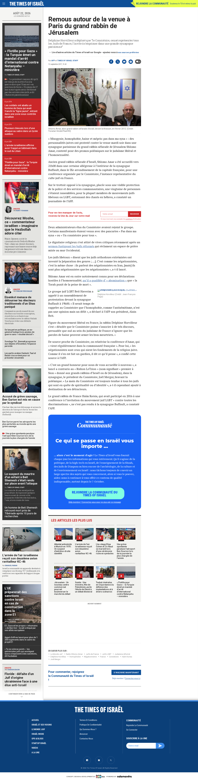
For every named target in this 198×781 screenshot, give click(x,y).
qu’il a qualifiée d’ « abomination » (105, 280)
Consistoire (114, 657)
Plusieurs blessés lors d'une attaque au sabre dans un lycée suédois (21, 131)
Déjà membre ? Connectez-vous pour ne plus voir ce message (95, 502)
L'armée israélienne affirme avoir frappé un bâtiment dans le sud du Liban (21, 148)
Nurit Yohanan (22, 210)
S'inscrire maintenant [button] (126, 672)
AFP (53, 61)
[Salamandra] (124, 776)
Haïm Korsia (127, 657)
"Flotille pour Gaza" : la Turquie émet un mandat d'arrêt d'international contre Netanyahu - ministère (21, 166)
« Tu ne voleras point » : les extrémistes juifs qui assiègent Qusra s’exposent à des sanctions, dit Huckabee (21, 652)
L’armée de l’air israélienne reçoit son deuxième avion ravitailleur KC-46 (83, 549)
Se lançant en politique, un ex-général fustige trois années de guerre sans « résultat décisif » (19, 332)
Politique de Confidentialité (91, 725)
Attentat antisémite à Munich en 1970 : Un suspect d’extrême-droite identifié (63, 549)
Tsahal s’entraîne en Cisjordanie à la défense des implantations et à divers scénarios (105, 587)
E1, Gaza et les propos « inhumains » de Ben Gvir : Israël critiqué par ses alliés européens (21, 628)
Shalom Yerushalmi (24, 291)
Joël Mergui (55, 659)
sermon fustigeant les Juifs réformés (71, 246)
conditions (129, 219)
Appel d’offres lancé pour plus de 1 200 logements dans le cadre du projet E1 (21, 639)
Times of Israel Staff (67, 61)
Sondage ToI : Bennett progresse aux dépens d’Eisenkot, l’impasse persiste (20, 343)
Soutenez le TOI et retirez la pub (183, 3)
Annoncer (84, 734)
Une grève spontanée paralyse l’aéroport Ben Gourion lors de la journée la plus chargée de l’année (126, 551)
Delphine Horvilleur (58, 657)
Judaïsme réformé (122, 654)
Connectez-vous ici (132, 678)
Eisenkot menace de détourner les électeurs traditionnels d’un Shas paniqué (20, 301)
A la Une (35, 752)
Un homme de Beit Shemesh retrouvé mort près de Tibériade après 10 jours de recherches (21, 512)
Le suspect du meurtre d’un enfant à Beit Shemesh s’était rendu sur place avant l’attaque (21, 478)
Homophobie (75, 657)
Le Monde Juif (56, 654)
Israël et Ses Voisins (42, 725)
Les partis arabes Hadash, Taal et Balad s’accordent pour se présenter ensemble (20, 355)
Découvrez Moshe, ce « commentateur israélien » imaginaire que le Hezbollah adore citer (21, 225)
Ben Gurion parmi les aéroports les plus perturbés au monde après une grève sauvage (19, 424)
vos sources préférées (128, 52)
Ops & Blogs (37, 738)
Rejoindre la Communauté (152, 3)
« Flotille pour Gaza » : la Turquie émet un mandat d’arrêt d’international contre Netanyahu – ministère (22, 60)
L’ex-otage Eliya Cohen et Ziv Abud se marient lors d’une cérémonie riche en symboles (104, 549)
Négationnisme (90, 657)
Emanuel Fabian (11, 565)
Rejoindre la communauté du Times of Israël (95, 493)
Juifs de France (92, 654)
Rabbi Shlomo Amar (74, 654)
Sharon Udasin (14, 670)
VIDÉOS (35, 748)
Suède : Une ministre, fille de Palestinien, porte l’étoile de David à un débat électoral (83, 587)
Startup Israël (39, 743)
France (103, 657)
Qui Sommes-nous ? (88, 729)
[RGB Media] (101, 776)
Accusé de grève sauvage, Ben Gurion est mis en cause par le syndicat (21, 400)
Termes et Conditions (88, 720)
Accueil (35, 720)
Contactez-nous (86, 738)
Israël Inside (38, 734)
